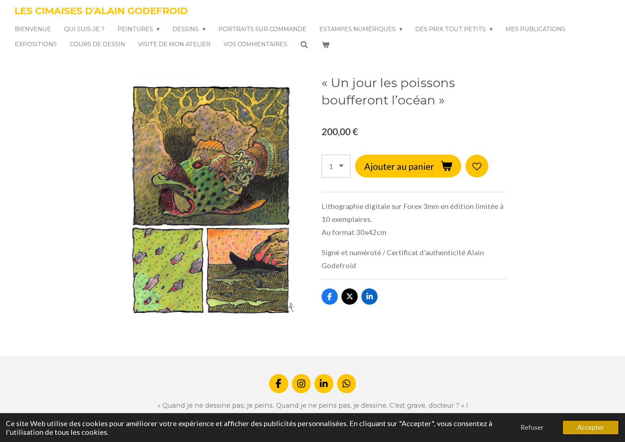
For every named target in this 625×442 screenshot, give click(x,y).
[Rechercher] (304, 44)
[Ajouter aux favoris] (476, 166)
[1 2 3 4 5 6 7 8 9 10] (336, 166)
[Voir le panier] (325, 44)
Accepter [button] (590, 427)
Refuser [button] (532, 427)
